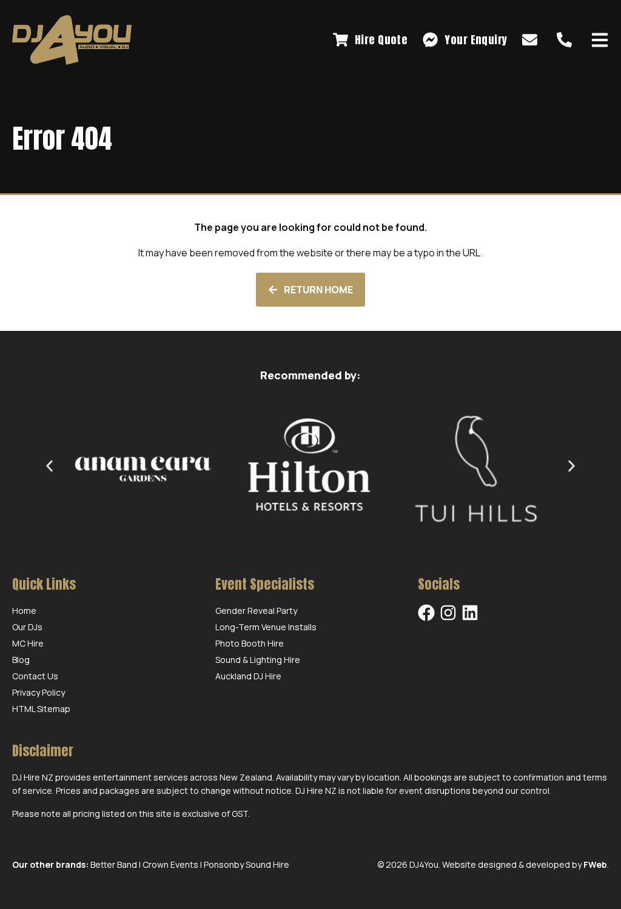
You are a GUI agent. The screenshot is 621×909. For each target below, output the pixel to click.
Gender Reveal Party (256, 610)
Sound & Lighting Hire (257, 659)
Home (24, 610)
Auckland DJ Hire (248, 676)
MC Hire (28, 643)
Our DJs (27, 627)
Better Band (113, 864)
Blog (21, 659)
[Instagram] (448, 612)
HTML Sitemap (41, 708)
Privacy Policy (38, 692)
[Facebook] (426, 612)
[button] (49, 465)
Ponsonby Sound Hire (246, 864)
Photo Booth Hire (249, 643)
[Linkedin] (470, 612)
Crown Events (170, 864)
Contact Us (35, 676)
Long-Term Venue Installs (266, 627)
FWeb (595, 864)
